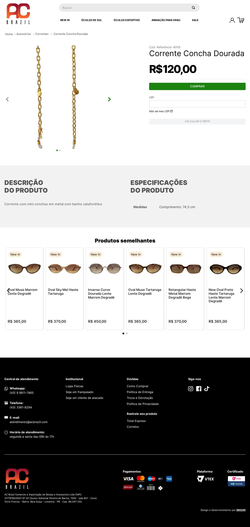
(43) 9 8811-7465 (22, 393)
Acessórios (23, 34)
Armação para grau (166, 20)
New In (65, 20)
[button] (37, 255)
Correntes (41, 34)
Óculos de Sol (91, 20)
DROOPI (241, 510)
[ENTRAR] (232, 20)
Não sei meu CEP (159, 111)
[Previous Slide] (8, 290)
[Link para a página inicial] (9, 34)
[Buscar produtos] (194, 7)
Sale (195, 20)
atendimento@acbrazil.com (29, 422)
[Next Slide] (241, 290)
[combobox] (129, 8)
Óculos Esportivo (127, 20)
